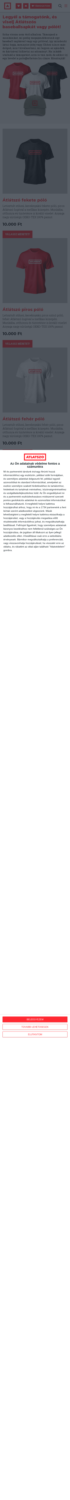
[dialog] (35, 975)
